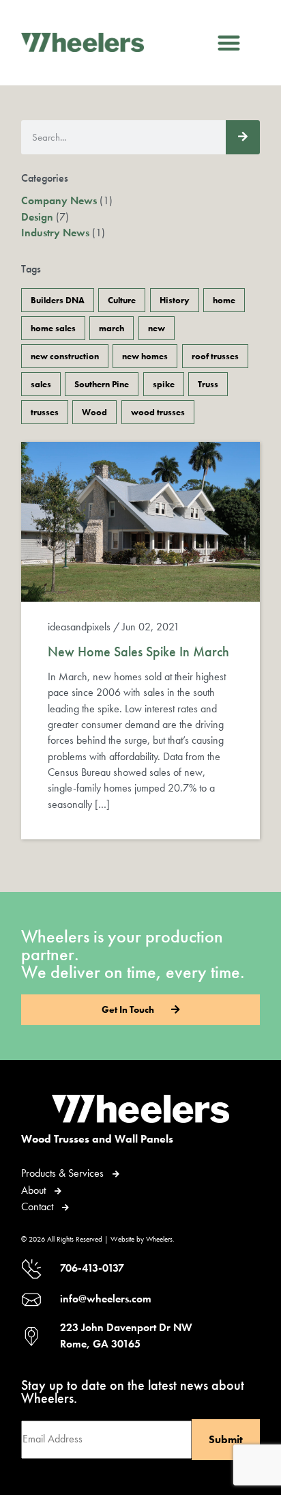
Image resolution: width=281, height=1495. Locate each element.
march (111, 328)
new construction (65, 356)
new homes (145, 356)
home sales (53, 328)
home (224, 300)
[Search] (243, 137)
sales (41, 384)
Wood (94, 412)
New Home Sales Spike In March (138, 651)
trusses (45, 412)
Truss (208, 384)
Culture (122, 300)
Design (37, 217)
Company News (59, 201)
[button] (229, 43)
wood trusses (158, 412)
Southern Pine (101, 384)
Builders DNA (58, 300)
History (175, 300)
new (156, 328)
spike (164, 384)
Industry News (55, 233)
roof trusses (215, 356)
